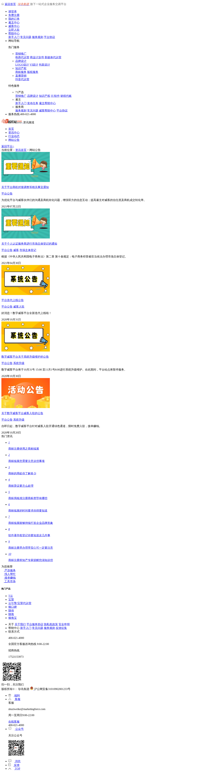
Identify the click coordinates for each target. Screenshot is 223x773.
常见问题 (25, 37)
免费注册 (14, 15)
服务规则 (37, 37)
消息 (17, 761)
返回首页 (10, 4)
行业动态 (14, 136)
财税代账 (66, 95)
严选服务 (10, 570)
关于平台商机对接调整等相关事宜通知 (25, 187)
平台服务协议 (34, 624)
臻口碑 (12, 606)
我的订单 (14, 18)
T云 (10, 595)
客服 (17, 699)
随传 (11, 610)
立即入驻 (14, 29)
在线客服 (14, 721)
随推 (11, 614)
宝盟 (11, 599)
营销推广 (20, 53)
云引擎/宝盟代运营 (19, 603)
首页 (11, 128)
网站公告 (14, 139)
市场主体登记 (28, 250)
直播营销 (20, 75)
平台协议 (49, 37)
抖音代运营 (22, 79)
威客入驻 (18, 306)
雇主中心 (14, 22)
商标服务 (20, 71)
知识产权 (20, 68)
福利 (17, 695)
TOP (17, 768)
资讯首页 (20, 149)
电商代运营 (22, 57)
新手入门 (14, 37)
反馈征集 (61, 627)
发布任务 (32, 103)
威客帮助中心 (47, 110)
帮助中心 (14, 33)
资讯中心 (14, 132)
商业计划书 (37, 57)
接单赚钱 (10, 577)
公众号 (19, 728)
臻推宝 (12, 617)
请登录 (12, 11)
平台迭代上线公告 (12, 300)
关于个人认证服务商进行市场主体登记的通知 (29, 243)
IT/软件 (55, 95)
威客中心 (14, 26)
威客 (16, 250)
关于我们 (20, 624)
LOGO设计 (22, 64)
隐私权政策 (51, 624)
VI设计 (34, 64)
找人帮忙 (10, 574)
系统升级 (18, 363)
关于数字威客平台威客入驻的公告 (22, 413)
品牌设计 (20, 60)
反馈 (16, 765)
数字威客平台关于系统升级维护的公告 (25, 356)
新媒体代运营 (53, 57)
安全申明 (64, 624)
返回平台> (7, 146)
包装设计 (44, 64)
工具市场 (10, 581)
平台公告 (7, 193)
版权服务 (32, 71)
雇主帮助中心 (47, 103)
